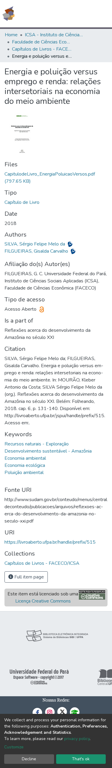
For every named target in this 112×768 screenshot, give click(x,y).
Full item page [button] (28, 577)
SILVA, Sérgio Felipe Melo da (35, 244)
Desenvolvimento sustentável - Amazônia (48, 451)
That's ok (81, 759)
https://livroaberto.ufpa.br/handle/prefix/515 (50, 542)
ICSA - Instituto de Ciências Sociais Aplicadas (55, 35)
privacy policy (77, 739)
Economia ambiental (25, 458)
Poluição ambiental (24, 472)
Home (11, 35)
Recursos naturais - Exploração (36, 444)
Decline (29, 759)
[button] (72, 13)
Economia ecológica (24, 465)
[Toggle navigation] (103, 14)
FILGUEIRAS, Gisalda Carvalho (36, 251)
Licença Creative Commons (43, 601)
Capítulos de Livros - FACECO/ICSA (42, 49)
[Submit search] (64, 13)
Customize (14, 747)
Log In (85, 13)
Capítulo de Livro (21, 202)
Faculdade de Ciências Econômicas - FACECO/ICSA (42, 42)
